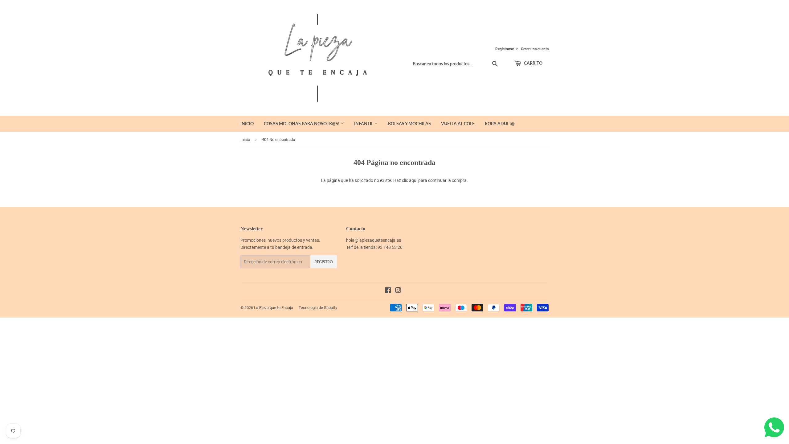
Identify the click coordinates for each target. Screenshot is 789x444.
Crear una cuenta (535, 49)
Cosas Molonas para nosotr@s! (302, 123)
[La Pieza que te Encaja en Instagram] (398, 291)
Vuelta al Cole (458, 123)
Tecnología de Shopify (318, 307)
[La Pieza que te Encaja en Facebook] (388, 291)
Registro (323, 262)
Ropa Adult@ (500, 123)
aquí (413, 180)
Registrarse (504, 49)
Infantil (364, 123)
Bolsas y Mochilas (409, 123)
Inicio (247, 123)
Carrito (532, 63)
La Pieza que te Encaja (273, 307)
